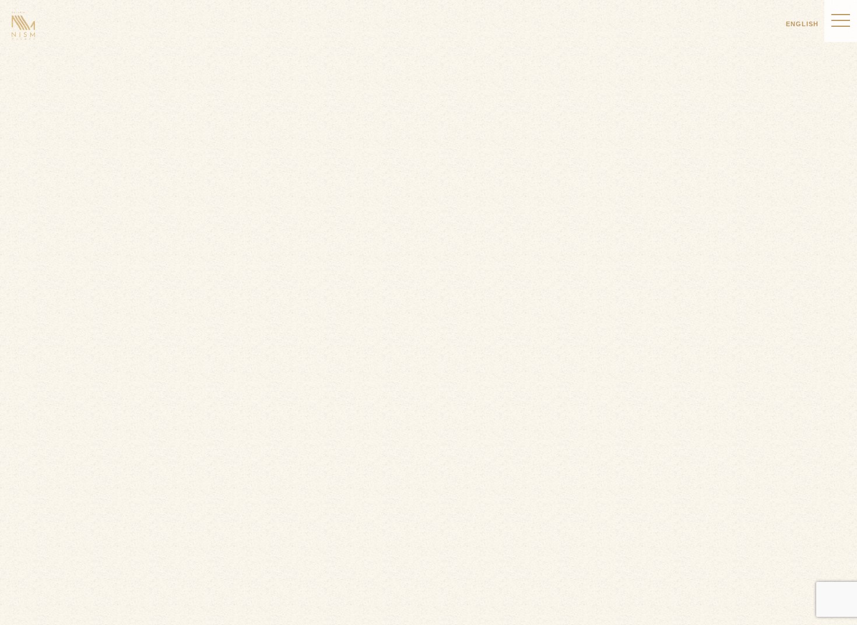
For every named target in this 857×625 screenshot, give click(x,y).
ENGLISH (802, 23)
